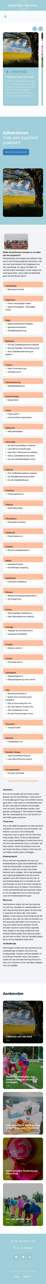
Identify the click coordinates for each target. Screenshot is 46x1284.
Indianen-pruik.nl (15, 648)
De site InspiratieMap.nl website (21, 445)
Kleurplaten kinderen (17, 522)
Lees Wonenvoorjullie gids (19, 448)
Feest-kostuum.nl (15, 536)
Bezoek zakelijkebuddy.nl (19, 550)
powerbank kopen (15, 564)
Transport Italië (14, 727)
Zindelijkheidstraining (17, 330)
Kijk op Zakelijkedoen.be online (21, 455)
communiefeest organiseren (20, 417)
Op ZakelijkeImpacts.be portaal (21, 476)
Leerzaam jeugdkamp (17, 581)
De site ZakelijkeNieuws (18, 479)
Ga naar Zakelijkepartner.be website (23, 344)
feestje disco (13, 399)
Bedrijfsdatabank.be (16, 385)
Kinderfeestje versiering (18, 567)
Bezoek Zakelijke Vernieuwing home (23, 348)
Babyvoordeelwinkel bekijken (20, 323)
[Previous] (34, 28)
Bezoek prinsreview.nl (17, 693)
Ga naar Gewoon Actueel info (20, 706)
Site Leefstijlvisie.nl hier (18, 710)
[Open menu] (5, 16)
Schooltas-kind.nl (15, 662)
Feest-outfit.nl (13, 413)
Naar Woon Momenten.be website (22, 452)
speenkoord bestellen (17, 327)
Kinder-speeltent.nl (16, 494)
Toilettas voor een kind (19, 76)
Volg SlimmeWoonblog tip (19, 755)
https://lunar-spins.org (17, 368)
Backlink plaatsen (16, 152)
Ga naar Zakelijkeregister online (21, 459)
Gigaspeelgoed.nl (15, 676)
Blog (17, 1277)
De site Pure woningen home (20, 713)
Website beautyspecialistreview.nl (22, 595)
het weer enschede (16, 773)
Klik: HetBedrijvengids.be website (22, 473)
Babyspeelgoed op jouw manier (21, 679)
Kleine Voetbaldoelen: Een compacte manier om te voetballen (20, 1079)
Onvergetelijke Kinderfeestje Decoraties (22, 1172)
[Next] (40, 28)
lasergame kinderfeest (17, 633)
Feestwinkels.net (15, 741)
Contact (27, 1277)
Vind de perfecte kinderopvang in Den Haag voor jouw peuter (23, 1126)
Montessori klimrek (16, 289)
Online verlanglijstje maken (19, 303)
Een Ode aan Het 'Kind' (18, 1219)
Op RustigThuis (14, 599)
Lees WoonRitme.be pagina (20, 759)
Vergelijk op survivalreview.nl (20, 630)
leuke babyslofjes (15, 508)
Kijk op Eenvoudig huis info (19, 703)
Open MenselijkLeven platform (21, 616)
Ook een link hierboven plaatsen (23, 781)
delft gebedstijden (15, 431)
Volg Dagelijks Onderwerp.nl (20, 613)
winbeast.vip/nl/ (14, 371)
